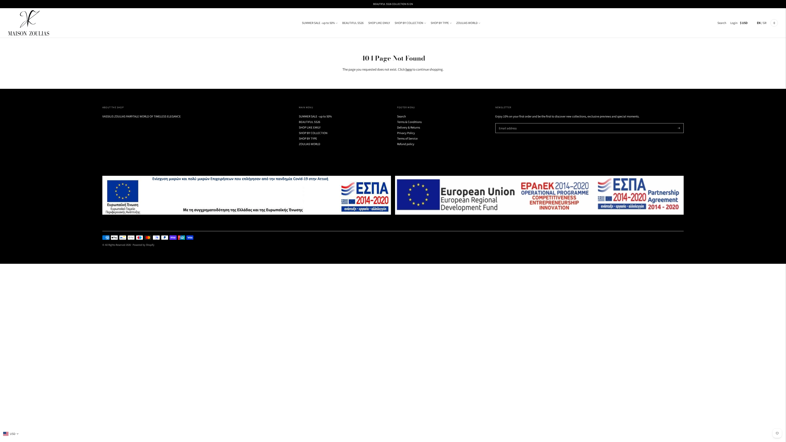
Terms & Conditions (409, 122)
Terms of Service (407, 138)
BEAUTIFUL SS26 (353, 23)
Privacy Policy (406, 133)
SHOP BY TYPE (440, 23)
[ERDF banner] (539, 195)
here (408, 69)
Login (733, 23)
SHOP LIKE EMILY (379, 23)
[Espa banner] (246, 195)
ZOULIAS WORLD (467, 23)
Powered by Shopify (143, 245)
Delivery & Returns (408, 127)
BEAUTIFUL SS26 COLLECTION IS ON (393, 4)
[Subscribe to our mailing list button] (678, 128)
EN (759, 23)
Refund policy (405, 144)
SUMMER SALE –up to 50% (318, 23)
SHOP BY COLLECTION (409, 23)
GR (764, 23)
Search (721, 23)
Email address (507, 123)
